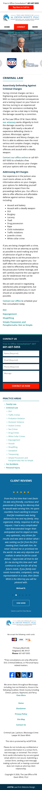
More (35, 27)
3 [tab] (19, 595)
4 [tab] (22, 595)
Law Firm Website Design (21, 787)
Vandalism (12, 450)
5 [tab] (26, 595)
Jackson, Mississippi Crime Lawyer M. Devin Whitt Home (21, 18)
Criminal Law (12, 408)
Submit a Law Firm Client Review (21, 611)
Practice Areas (12, 398)
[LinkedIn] (24, 675)
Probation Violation (16, 418)
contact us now (21, 385)
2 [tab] (16, 595)
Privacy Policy (21, 714)
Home (7, 27)
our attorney (9, 122)
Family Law (11, 404)
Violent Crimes (14, 425)
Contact (21, 27)
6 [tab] (29, 595)
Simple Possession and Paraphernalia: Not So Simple (20, 459)
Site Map (21, 719)
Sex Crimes (13, 429)
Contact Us (10, 338)
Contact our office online (15, 157)
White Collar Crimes (16, 436)
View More (21, 603)
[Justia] (30, 675)
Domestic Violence (16, 422)
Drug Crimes (13, 433)
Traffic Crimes (14, 415)
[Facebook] (12, 675)
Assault (11, 443)
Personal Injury (13, 467)
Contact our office (12, 301)
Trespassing (13, 454)
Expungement (10, 314)
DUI (4, 310)
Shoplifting (8, 318)
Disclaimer (21, 708)
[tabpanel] (21, 540)
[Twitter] (18, 675)
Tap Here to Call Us (21, 7)
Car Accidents (12, 464)
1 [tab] (12, 595)
